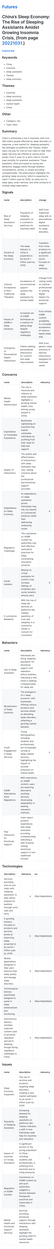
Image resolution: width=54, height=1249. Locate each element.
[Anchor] (18, 57)
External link (8, 51)
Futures (9, 6)
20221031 (12, 43)
